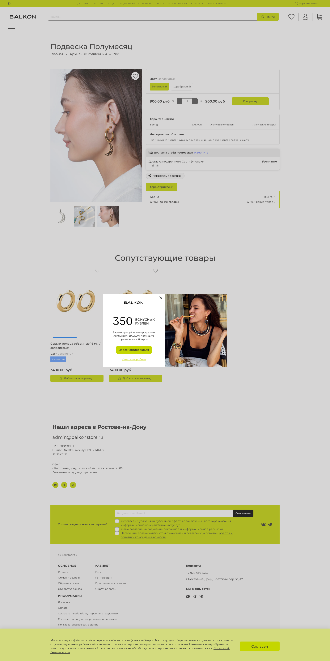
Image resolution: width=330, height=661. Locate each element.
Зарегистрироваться (134, 350)
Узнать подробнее (134, 359)
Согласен (259, 646)
